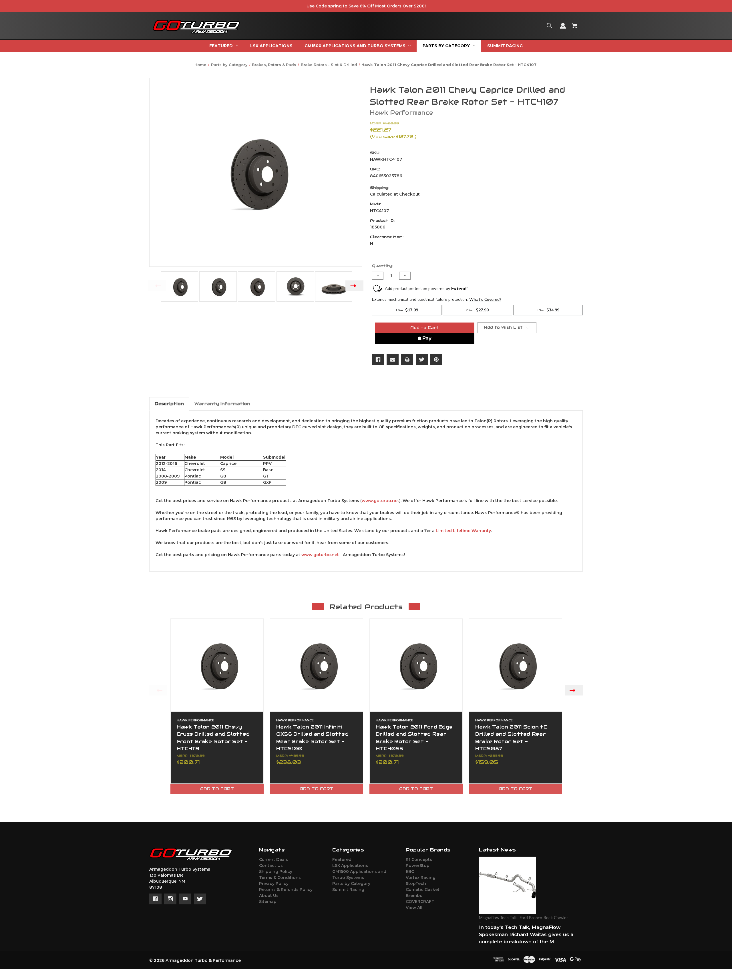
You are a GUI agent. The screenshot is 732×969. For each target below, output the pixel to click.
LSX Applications (350, 865)
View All (414, 907)
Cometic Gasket (422, 889)
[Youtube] (185, 899)
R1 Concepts (419, 859)
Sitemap (268, 901)
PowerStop (417, 865)
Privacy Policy (274, 883)
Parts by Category (351, 883)
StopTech (416, 883)
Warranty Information (222, 403)
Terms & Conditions (280, 877)
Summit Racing (348, 889)
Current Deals (273, 859)
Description (169, 403)
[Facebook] (378, 360)
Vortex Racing (420, 877)
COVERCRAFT (420, 901)
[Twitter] (422, 360)
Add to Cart (217, 788)
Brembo (414, 895)
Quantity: (382, 265)
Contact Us (271, 865)
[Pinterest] (436, 360)
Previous (157, 285)
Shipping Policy (275, 871)
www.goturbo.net (380, 500)
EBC (410, 871)
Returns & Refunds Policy (286, 889)
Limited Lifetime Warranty (463, 530)
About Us (269, 895)
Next (354, 285)
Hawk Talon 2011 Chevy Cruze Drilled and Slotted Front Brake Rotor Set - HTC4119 (213, 738)
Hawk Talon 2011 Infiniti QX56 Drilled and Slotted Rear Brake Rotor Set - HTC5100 (312, 738)
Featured (341, 859)
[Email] (392, 360)
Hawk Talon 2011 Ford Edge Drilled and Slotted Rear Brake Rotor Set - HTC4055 (414, 738)
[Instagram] (170, 899)
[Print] (407, 360)
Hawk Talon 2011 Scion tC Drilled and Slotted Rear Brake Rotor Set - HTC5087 (511, 738)
